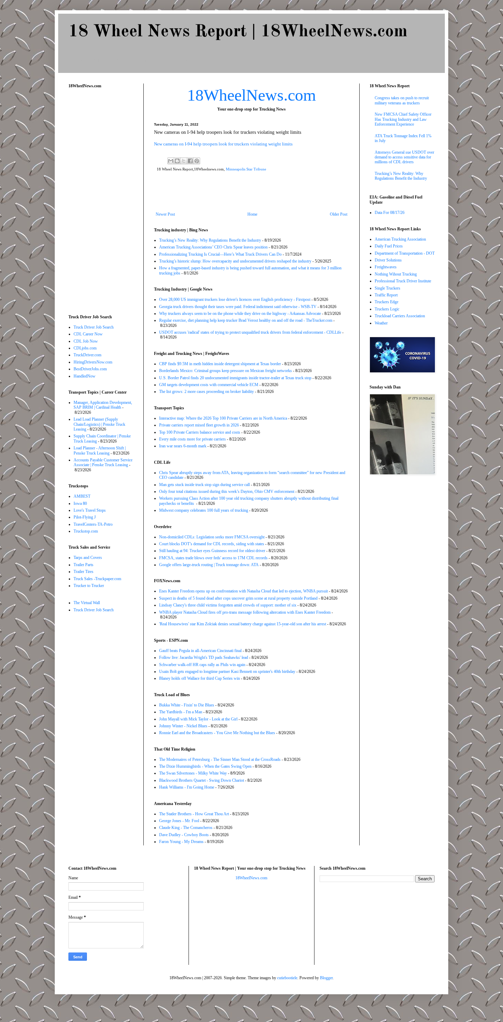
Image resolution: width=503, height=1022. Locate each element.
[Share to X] (183, 160)
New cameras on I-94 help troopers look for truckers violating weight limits (223, 143)
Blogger (326, 977)
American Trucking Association (400, 239)
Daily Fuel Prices (389, 246)
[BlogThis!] (177, 160)
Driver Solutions (388, 260)
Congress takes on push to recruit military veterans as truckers (402, 100)
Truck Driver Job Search (94, 327)
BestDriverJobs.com (90, 369)
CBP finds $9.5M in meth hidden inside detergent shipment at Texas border (220, 363)
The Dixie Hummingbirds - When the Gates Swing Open (205, 766)
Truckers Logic (387, 309)
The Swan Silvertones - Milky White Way (193, 773)
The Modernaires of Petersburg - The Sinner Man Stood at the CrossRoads (220, 759)
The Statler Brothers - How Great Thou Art (194, 814)
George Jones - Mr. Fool (179, 820)
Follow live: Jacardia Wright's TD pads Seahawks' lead (203, 657)
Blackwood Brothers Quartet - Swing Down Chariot (201, 780)
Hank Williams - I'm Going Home (186, 787)
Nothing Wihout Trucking (396, 274)
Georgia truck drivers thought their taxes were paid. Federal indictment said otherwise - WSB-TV (238, 306)
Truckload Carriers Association (400, 316)
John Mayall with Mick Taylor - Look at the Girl (198, 719)
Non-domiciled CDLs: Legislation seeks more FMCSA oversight (212, 537)
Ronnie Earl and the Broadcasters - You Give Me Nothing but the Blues (217, 732)
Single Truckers (387, 288)
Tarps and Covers (88, 557)
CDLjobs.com (85, 348)
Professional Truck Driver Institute (403, 281)
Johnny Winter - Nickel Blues (183, 726)
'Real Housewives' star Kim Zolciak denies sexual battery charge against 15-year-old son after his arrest (242, 624)
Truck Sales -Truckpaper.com (97, 578)
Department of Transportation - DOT (405, 253)
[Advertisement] (251, 193)
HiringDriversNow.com (93, 362)
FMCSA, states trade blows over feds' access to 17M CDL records (213, 557)
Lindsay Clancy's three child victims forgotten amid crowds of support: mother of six (227, 605)
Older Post (338, 214)
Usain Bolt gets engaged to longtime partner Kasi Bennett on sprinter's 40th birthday (227, 671)
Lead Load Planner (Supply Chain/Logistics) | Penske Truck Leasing (99, 424)
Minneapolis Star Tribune (246, 169)
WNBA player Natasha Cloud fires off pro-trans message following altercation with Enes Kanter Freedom (245, 612)
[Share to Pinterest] (196, 160)
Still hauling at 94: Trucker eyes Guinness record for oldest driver (212, 550)
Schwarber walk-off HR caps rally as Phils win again (202, 664)
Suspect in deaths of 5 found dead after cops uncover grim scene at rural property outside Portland (238, 598)
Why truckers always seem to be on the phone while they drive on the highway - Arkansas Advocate (240, 313)
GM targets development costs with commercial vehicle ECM (208, 384)
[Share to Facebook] (190, 160)
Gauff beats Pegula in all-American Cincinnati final (200, 650)
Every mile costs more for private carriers (192, 439)
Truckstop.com (86, 531)
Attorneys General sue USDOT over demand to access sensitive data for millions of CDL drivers (404, 157)
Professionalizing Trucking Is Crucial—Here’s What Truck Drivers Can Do (220, 254)
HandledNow (84, 376)
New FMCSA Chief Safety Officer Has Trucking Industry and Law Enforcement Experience (403, 119)
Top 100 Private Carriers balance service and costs (199, 432)
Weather (381, 323)
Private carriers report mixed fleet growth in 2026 (199, 425)
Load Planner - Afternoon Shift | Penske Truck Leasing (100, 450)
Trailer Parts (83, 564)
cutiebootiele (287, 977)
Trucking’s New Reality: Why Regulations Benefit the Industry (210, 240)
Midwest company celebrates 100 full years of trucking (203, 510)
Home (252, 214)
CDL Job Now (86, 341)
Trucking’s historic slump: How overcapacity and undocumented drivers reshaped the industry (235, 261)
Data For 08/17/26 (389, 212)
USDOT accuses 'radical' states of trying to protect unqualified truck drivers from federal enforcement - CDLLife (250, 332)
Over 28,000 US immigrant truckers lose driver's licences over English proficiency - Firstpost (234, 299)
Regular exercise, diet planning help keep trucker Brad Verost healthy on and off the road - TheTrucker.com (245, 320)
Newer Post (165, 214)
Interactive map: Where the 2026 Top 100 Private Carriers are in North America (223, 418)
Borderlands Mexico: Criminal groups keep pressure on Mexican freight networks (225, 370)
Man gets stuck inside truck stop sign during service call (204, 484)
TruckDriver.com (87, 355)
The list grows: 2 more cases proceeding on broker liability (206, 391)
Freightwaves (386, 267)
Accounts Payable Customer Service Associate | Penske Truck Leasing (103, 462)
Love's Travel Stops (90, 510)
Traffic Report (386, 295)
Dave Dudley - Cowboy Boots (184, 834)
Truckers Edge (386, 301)
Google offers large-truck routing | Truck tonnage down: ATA (209, 564)
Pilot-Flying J (85, 517)
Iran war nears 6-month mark (182, 446)
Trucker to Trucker (89, 585)
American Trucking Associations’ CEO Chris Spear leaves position (213, 247)
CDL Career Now (88, 334)
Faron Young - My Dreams (181, 841)
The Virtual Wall (87, 602)
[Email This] (170, 160)
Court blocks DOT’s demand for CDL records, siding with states (211, 543)
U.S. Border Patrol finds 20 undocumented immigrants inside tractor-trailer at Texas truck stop (235, 377)
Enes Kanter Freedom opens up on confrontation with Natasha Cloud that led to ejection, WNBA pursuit (243, 591)
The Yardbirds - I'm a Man (180, 712)
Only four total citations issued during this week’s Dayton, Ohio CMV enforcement (226, 491)
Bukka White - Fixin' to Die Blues (186, 705)
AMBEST (82, 496)
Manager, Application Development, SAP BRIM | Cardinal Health (103, 405)
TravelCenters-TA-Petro (93, 524)
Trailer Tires (83, 571)
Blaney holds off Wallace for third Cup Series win (199, 678)
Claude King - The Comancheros (185, 827)
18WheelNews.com (251, 95)
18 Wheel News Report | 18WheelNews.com (237, 31)
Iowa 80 (80, 503)
